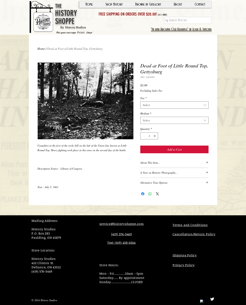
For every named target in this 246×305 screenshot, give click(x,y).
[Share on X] (157, 193)
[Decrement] (143, 136)
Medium (145, 113)
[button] (114, 4)
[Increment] (155, 136)
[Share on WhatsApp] (150, 193)
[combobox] (174, 105)
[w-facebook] (202, 302)
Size (143, 98)
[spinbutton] (149, 136)
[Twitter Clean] (212, 299)
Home (41, 48)
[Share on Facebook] (142, 193)
